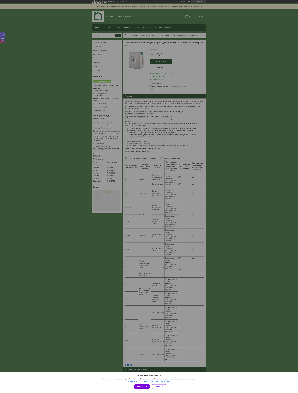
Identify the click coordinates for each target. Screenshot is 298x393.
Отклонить (159, 386)
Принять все (142, 386)
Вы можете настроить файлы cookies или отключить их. (148, 381)
